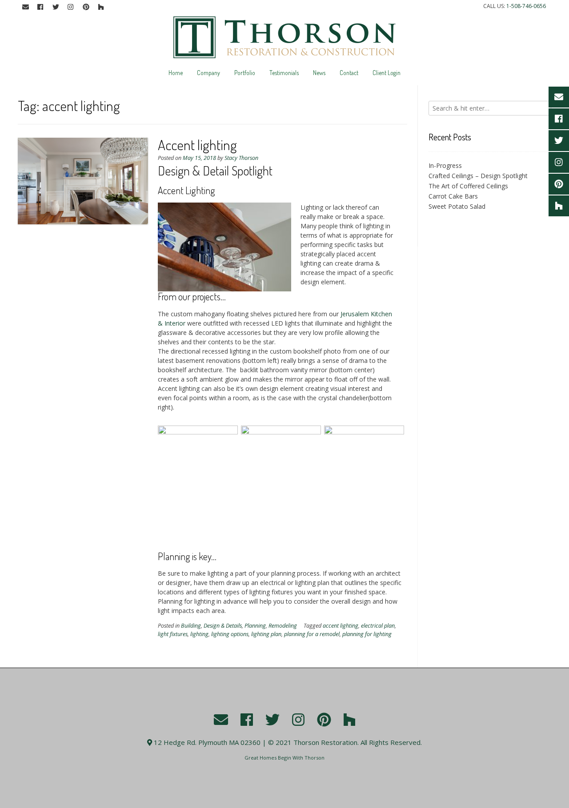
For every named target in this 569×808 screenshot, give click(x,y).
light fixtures (173, 634)
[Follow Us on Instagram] (70, 7)
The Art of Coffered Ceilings (468, 186)
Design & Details (223, 625)
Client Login (387, 72)
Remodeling (282, 625)
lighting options (229, 634)
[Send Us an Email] (25, 7)
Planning (255, 625)
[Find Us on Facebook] (40, 7)
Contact (349, 72)
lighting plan (266, 634)
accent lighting (340, 625)
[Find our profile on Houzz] (100, 7)
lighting (199, 634)
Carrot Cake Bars (453, 196)
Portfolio (244, 72)
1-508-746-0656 (526, 6)
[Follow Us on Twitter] (55, 7)
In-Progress (445, 165)
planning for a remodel (312, 634)
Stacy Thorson (241, 158)
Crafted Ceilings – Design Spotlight (478, 175)
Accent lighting (197, 144)
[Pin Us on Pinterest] (85, 7)
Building (191, 625)
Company (208, 72)
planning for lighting (367, 634)
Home (175, 72)
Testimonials (284, 72)
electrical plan (378, 625)
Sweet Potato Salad (457, 206)
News (319, 72)
